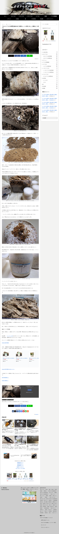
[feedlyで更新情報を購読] (26, 411)
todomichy (52, 107)
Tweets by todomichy (5, 489)
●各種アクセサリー (20, 466)
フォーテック (20, 401)
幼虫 (24, 401)
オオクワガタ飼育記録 (10, 399)
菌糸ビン (27, 401)
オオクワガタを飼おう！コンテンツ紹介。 (49, 522)
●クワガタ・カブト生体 (20, 468)
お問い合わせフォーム (45, 520)
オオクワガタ (4, 399)
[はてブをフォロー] (19, 411)
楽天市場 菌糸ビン (5, 377)
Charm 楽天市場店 (5, 342)
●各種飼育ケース (20, 465)
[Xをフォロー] (15, 411)
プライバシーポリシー (45, 527)
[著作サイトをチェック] (13, 411)
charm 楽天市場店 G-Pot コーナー (8, 369)
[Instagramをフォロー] (21, 411)
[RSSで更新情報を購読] (28, 411)
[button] (56, 24)
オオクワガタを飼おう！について (46, 517)
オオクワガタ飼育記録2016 (14, 401)
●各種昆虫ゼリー (20, 463)
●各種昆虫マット (20, 462)
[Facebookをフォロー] (17, 411)
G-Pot (3, 401)
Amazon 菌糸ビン (5, 380)
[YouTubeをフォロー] (23, 411)
